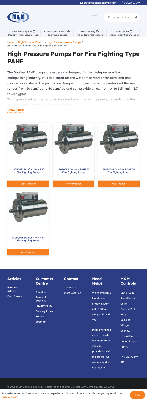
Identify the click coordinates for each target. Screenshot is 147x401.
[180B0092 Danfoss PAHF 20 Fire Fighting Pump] (28, 139)
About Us (41, 291)
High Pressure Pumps (31, 42)
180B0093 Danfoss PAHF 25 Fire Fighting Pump (74, 171)
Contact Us (70, 287)
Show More (15, 110)
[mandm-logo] (18, 17)
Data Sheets (14, 296)
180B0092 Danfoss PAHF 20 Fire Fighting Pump (28, 171)
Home (10, 42)
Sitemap (41, 321)
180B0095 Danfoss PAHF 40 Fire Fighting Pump (28, 239)
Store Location (72, 292)
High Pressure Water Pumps (64, 42)
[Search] (136, 17)
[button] (94, 17)
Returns (40, 316)
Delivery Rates (44, 311)
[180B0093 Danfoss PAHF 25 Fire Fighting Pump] (73, 139)
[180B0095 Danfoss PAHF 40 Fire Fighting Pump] (28, 207)
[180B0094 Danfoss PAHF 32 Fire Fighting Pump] (119, 139)
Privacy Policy (44, 305)
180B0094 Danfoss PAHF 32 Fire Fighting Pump (119, 171)
